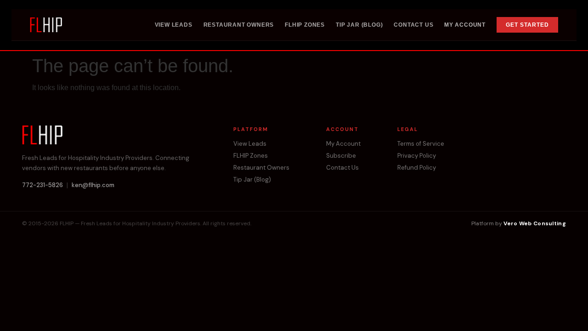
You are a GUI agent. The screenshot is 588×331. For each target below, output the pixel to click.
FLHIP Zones (305, 25)
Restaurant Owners (239, 25)
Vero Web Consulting (534, 223)
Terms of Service (420, 144)
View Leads (173, 25)
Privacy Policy (416, 156)
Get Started (527, 25)
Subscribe (341, 156)
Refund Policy (416, 167)
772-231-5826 (42, 185)
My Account (465, 25)
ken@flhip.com (93, 185)
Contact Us (413, 25)
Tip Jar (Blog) (359, 25)
